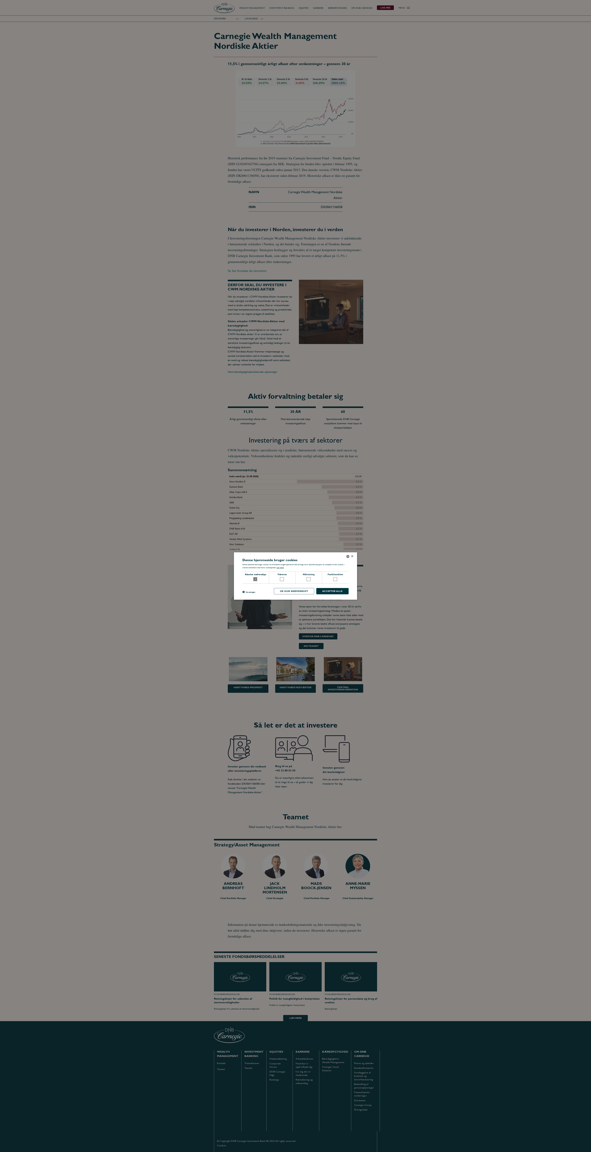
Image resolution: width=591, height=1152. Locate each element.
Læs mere (280, 568)
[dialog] (295, 576)
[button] (248, 591)
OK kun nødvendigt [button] (294, 591)
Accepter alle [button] (332, 591)
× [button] (352, 556)
